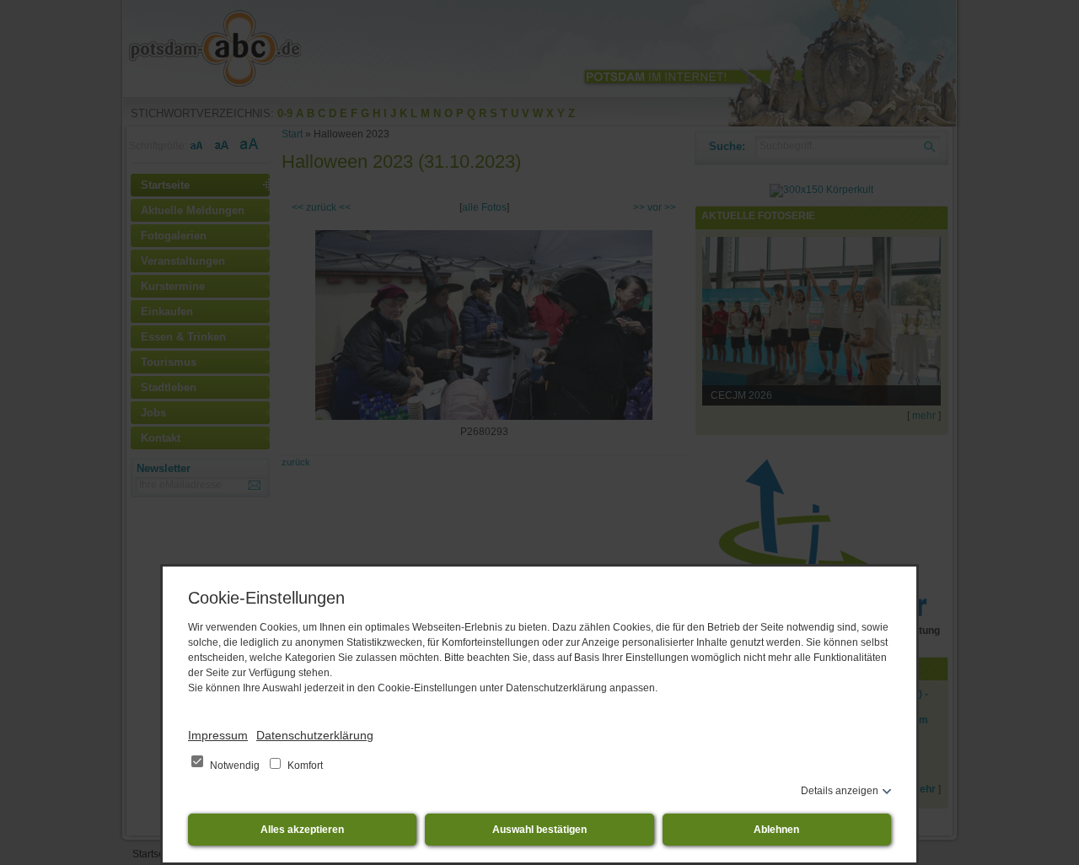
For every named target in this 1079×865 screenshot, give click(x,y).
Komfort (304, 765)
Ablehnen (776, 829)
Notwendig (234, 765)
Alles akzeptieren (302, 829)
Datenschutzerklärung (314, 735)
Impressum (218, 735)
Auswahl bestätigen (539, 829)
